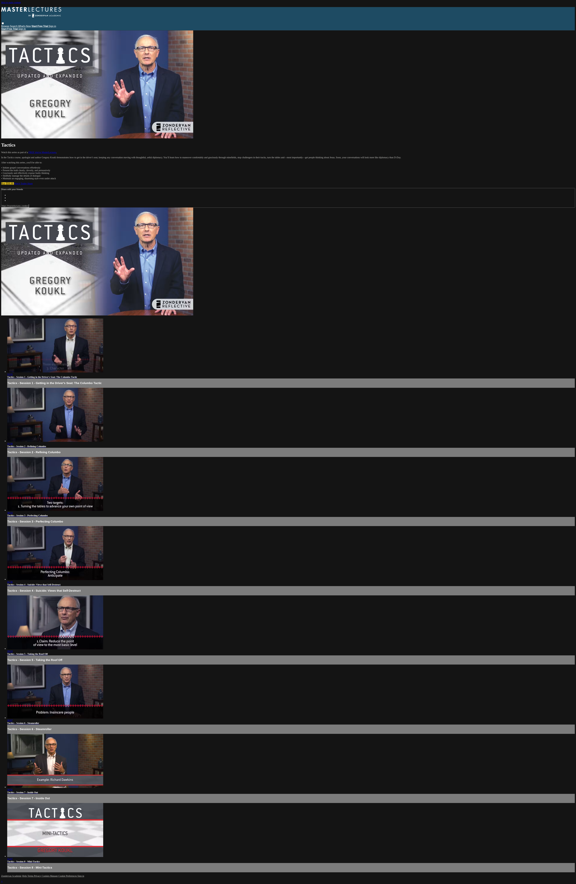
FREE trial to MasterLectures (42, 152)
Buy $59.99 (7, 183)
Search (14, 26)
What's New (24, 26)
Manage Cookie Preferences (63, 876)
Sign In (22, 29)
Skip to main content (11, 2)
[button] (3, 23)
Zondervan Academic (11, 876)
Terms (30, 876)
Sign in (52, 26)
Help (24, 876)
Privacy (38, 876)
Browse (5, 26)
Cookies (46, 876)
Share (30, 183)
